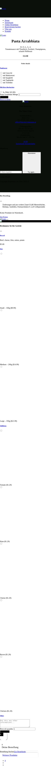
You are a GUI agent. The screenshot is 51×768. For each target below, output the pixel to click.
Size (1, 249)
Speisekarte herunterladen (25, 144)
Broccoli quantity (6, 729)
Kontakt (8, 31)
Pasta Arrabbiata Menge (9, 94)
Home (7, 20)
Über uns (8, 29)
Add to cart (5, 731)
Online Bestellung (11, 25)
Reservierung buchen (13, 27)
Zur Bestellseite (20, 752)
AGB (25, 142)
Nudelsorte (3, 68)
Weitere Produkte (9, 755)
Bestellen (4, 97)
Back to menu (5, 99)
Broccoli (2, 235)
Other (2, 716)
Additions (3, 426)
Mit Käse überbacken (7, 87)
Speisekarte (9, 23)
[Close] (1, 231)
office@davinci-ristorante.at (25, 122)
